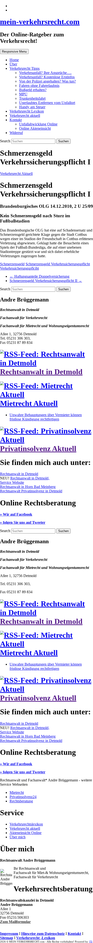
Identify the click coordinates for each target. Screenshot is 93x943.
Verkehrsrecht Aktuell (16, 174)
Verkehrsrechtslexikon (26, 824)
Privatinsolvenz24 (23, 797)
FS (90, 941)
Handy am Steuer (32, 107)
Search (5, 141)
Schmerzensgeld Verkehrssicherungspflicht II (46, 281)
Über (13, 64)
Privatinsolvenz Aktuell (38, 448)
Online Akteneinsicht (35, 128)
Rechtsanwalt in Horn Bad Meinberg (28, 487)
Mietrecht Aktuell (29, 403)
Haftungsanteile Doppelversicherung (39, 276)
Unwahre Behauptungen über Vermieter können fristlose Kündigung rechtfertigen (46, 417)
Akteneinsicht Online (25, 833)
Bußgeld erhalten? (32, 90)
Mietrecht (17, 792)
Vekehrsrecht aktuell (25, 116)
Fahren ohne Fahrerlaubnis (39, 86)
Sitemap (6, 938)
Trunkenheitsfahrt (32, 98)
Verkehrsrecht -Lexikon (35, 938)
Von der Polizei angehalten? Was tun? (47, 81)
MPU (23, 94)
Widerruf (16, 133)
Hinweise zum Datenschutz (43, 934)
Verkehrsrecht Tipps (25, 68)
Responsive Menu (14, 51)
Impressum (9, 934)
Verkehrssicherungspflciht (19, 268)
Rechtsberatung (21, 801)
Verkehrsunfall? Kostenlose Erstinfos (47, 77)
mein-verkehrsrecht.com (40, 21)
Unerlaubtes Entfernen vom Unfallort (47, 103)
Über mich (18, 837)
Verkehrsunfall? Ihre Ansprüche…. (45, 73)
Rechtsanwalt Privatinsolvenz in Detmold (31, 491)
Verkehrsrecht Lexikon (27, 111)
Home (14, 60)
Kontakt (16, 120)
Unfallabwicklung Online (38, 124)
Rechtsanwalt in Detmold (41, 371)
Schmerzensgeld (12, 264)
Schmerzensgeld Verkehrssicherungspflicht (58, 264)
